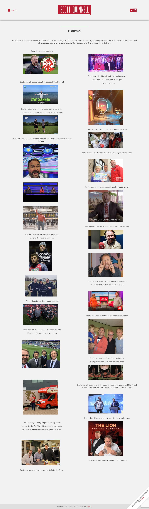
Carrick (89, 507)
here (142, 498)
